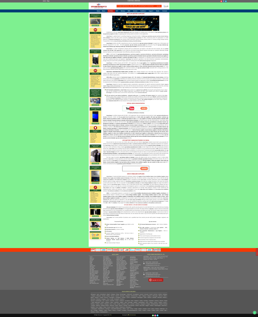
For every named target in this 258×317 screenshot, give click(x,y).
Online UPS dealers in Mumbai (135, 287)
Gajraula (93, 300)
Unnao (148, 310)
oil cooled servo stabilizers (113, 190)
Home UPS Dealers (121, 257)
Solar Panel (132, 281)
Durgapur (104, 299)
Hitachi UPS (106, 274)
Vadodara (93, 312)
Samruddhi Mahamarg (116, 308)
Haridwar (146, 300)
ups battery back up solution (134, 37)
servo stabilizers (106, 37)
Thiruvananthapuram (132, 310)
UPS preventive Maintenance (147, 230)
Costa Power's (106, 187)
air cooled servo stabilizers (127, 190)
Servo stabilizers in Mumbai (134, 182)
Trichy (139, 310)
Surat (149, 308)
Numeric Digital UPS (121, 262)
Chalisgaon (118, 297)
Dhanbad (98, 299)
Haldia (141, 300)
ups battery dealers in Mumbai (140, 143)
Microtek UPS (106, 277)
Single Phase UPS (94, 277)
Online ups (144, 36)
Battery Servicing (134, 280)
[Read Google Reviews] (166, 6)
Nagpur (147, 305)
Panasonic (108, 239)
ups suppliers (115, 160)
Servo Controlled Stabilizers (112, 236)
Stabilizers (143, 11)
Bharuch (161, 295)
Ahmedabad (103, 294)
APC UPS (105, 269)
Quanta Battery (120, 239)
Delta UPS (105, 276)
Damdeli (154, 297)
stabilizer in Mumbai (121, 187)
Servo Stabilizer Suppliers (159, 176)
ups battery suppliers (135, 54)
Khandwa (123, 304)
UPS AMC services (144, 227)
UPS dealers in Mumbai (120, 285)
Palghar (101, 307)
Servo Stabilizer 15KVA (95, 167)
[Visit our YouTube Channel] (221, 1)
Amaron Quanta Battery (120, 280)
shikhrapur (162, 308)
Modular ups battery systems (116, 134)
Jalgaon (121, 302)
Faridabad (116, 299)
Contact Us (92, 268)
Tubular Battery (110, 238)
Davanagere (140, 297)
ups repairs (131, 82)
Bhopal (108, 295)
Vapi (165, 310)
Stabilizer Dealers (134, 268)
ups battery (150, 36)
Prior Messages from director (95, 280)
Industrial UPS (120, 258)
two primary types (116, 184)
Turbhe (153, 310)
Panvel (108, 307)
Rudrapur (108, 308)
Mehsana (112, 305)
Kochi (128, 304)
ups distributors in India (125, 160)
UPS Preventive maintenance (113, 89)
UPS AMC (92, 269)
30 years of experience (115, 98)
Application (92, 265)
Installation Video (95, 25)
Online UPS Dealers (107, 262)
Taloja (105, 310)
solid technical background (158, 201)
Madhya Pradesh (105, 305)
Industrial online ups (133, 95)
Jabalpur (107, 302)
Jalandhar (116, 302)
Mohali (160, 304)
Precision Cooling (134, 284)
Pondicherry (122, 307)
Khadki (118, 304)
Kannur (156, 302)
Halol (132, 300)
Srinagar (96, 310)
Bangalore (128, 295)
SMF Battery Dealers (121, 277)
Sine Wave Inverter (110, 229)
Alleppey (113, 294)
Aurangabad (136, 294)
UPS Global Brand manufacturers (121, 126)
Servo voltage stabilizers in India (149, 182)
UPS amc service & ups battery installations (116, 95)
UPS (117, 11)
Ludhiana (137, 304)
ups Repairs (159, 230)
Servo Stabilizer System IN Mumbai (121, 178)
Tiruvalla (124, 310)
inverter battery (164, 36)
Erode (112, 299)
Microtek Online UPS (121, 264)
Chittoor (123, 297)
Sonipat (144, 308)
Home (98, 11)
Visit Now (159, 6)
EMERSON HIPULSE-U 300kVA (95, 15)
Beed (140, 295)
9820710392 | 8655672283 (134, 0)
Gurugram (127, 300)
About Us (92, 258)
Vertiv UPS (105, 278)
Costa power (109, 217)
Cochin (128, 297)
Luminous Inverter (134, 266)
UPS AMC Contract (94, 276)
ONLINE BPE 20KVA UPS (95, 206)
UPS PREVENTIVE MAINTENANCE (157, 80)
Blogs (48, 1)
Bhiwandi (99, 295)
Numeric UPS (106, 273)
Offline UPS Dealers (108, 263)
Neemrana (164, 305)
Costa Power (109, 36)
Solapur (140, 308)
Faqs (91, 263)
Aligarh (108, 294)
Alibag (117, 294)
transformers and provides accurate (156, 186)
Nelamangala (158, 305)
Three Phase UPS (94, 278)
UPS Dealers (106, 257)
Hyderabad (97, 302)
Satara (152, 308)
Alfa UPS (119, 283)
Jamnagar (130, 302)
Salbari (124, 308)
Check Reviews (95, 238)
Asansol (141, 294)
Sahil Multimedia (132, 315)
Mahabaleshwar (154, 304)
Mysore (120, 305)
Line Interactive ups (110, 227)
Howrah (161, 300)
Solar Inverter (133, 283)
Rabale (99, 308)
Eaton (155, 228)
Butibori (97, 297)
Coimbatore (133, 297)
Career (91, 264)
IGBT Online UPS (107, 259)
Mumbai (165, 304)
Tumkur (144, 310)
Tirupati (119, 310)
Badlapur (165, 294)
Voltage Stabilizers (134, 273)
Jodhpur (135, 302)
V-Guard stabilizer (134, 272)
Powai (105, 307)
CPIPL (157, 148)
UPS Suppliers (106, 258)
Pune (97, 307)
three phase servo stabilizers (161, 189)
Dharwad (160, 297)
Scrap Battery (133, 279)
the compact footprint (147, 99)
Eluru (108, 299)
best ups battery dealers (161, 32)
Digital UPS (105, 268)
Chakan (101, 297)
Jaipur (112, 302)
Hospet (165, 300)
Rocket (113, 239)
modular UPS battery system (148, 95)
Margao (148, 304)
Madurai (98, 305)
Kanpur (151, 302)
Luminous (151, 228)
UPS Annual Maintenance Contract (148, 224)
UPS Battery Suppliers (122, 268)
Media (158, 11)
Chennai (106, 297)
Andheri (160, 294)
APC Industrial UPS (94, 283)
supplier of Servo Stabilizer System (146, 176)
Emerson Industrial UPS (107, 282)
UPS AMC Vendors (94, 272)
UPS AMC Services (94, 271)
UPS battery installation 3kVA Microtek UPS (95, 76)
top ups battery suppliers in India (110, 33)
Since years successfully (135, 199)
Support (151, 11)
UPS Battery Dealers (121, 267)
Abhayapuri (93, 294)
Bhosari (112, 295)
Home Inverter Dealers (135, 264)
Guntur (117, 300)
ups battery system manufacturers (139, 126)
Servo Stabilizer (164, 179)
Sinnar (131, 308)
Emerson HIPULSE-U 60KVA (95, 51)
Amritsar (155, 294)
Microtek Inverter (134, 267)
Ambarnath (129, 294)
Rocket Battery (120, 274)
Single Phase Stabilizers (133, 275)
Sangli (135, 308)
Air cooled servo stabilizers (142, 202)
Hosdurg (156, 300)
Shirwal (157, 308)
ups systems (160, 227)
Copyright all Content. (157, 280)
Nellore (151, 305)
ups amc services (156, 36)
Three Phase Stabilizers (133, 277)
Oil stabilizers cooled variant (155, 202)
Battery (123, 11)
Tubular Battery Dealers (120, 270)
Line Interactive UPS (108, 265)
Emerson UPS (106, 271)
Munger (93, 305)
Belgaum (144, 295)
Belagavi (93, 295)
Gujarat (107, 300)
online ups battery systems (129, 134)
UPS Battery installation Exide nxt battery (95, 82)
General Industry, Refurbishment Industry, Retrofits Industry (127, 41)
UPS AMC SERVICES (95, 219)
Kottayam (106, 304)
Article (44, 1)
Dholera (164, 297)
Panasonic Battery (121, 271)
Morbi (116, 305)
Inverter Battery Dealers (134, 263)
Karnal (164, 302)
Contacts (164, 11)
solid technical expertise (145, 60)
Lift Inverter (109, 231)
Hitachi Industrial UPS (108, 284)
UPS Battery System (121, 278)
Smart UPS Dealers (121, 260)
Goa (103, 300)
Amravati (146, 294)
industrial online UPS (114, 100)
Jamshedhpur (142, 302)
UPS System (106, 267)
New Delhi (142, 305)
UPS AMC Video (95, 216)
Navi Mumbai (131, 305)
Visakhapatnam (103, 312)
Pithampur (128, 307)
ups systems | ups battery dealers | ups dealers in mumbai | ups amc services (95, 93)
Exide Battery (130, 238)
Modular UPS (120, 259)
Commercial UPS (107, 264)
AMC (129, 11)
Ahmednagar (123, 294)
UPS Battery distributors (133, 257)
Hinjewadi (151, 300)
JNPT (147, 302)
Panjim (112, 307)
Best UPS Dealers (107, 260)
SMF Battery (121, 238)
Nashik (137, 305)
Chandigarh (111, 297)
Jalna (126, 302)
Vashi (157, 310)
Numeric (146, 228)
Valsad (161, 310)
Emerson (142, 228)
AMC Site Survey (94, 273)
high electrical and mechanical (110, 87)
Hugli (93, 302)
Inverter (135, 11)
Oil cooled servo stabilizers (121, 179)
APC (166, 227)
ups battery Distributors (145, 54)
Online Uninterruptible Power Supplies (115, 224)
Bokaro (92, 297)
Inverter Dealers (134, 261)
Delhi (145, 297)
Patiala (117, 307)
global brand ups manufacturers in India (122, 143)
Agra (98, 294)
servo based (146, 184)
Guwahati (112, 300)
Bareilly (103, 295)
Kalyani (160, 302)
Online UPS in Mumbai (108, 279)
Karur (111, 304)
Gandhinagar (99, 300)
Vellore (97, 312)
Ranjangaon (94, 308)
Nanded (125, 305)
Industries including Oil (114, 39)
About (103, 11)
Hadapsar (122, 300)
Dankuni (149, 297)
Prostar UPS (92, 282)
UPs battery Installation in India (141, 82)
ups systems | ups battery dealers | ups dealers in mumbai (95, 79)
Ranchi (102, 308)
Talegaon (101, 310)
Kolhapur (93, 304)
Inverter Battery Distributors (134, 260)
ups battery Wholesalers (157, 54)
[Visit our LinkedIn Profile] (226, 1)
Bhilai (165, 295)
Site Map (92, 267)
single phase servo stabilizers (146, 189)
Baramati (122, 295)
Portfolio (110, 11)
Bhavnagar (155, 295)
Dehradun (93, 299)
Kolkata (97, 304)
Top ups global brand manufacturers (127, 117)
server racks (162, 162)
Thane (109, 310)
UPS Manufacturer (121, 265)
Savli (128, 308)
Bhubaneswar (134, 295)
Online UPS (132, 285)
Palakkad (93, 307)
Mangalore (143, 304)
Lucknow (132, 304)
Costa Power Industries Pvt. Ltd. (125, 32)
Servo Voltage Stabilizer (133, 270)
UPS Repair (92, 274)
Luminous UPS (106, 272)
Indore (102, 302)
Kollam (101, 304)
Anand (150, 294)
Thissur (114, 310)
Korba (114, 304)
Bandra (117, 295)
